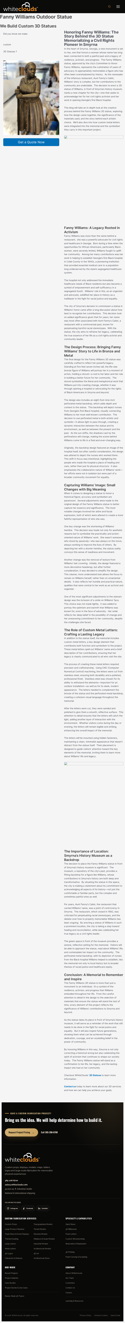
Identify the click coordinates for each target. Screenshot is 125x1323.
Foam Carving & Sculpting (76, 1257)
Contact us (70, 1086)
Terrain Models (40, 1229)
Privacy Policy (85, 1315)
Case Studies (10, 1283)
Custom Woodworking (75, 1239)
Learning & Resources (74, 1301)
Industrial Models (41, 1244)
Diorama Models (40, 1234)
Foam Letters (71, 1234)
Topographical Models (43, 1224)
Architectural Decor (42, 1258)
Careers (69, 1292)
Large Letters (10, 1244)
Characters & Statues (13, 1258)
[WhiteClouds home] (22, 1157)
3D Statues (95, 1075)
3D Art (36, 1253)
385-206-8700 (11, 1180)
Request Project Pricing (21, 1132)
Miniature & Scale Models (44, 1239)
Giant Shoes (70, 1224)
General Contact (101, 1315)
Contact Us (70, 1288)
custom (7, 44)
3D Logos (9, 1253)
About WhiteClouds (74, 1273)
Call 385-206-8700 (49, 1132)
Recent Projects (11, 1273)
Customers (70, 1283)
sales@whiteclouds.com (16, 1185)
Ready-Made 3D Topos (14, 1296)
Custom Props (11, 1224)
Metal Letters (10, 1248)
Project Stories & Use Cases (16, 1288)
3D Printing (70, 1252)
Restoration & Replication (76, 1244)
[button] (109, 7)
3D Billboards (71, 1229)
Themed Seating (11, 1239)
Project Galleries (11, 1278)
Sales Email (115, 1315)
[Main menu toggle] (118, 6)
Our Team (70, 1278)
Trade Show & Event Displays (17, 1234)
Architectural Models (42, 1248)
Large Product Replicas (14, 1229)
